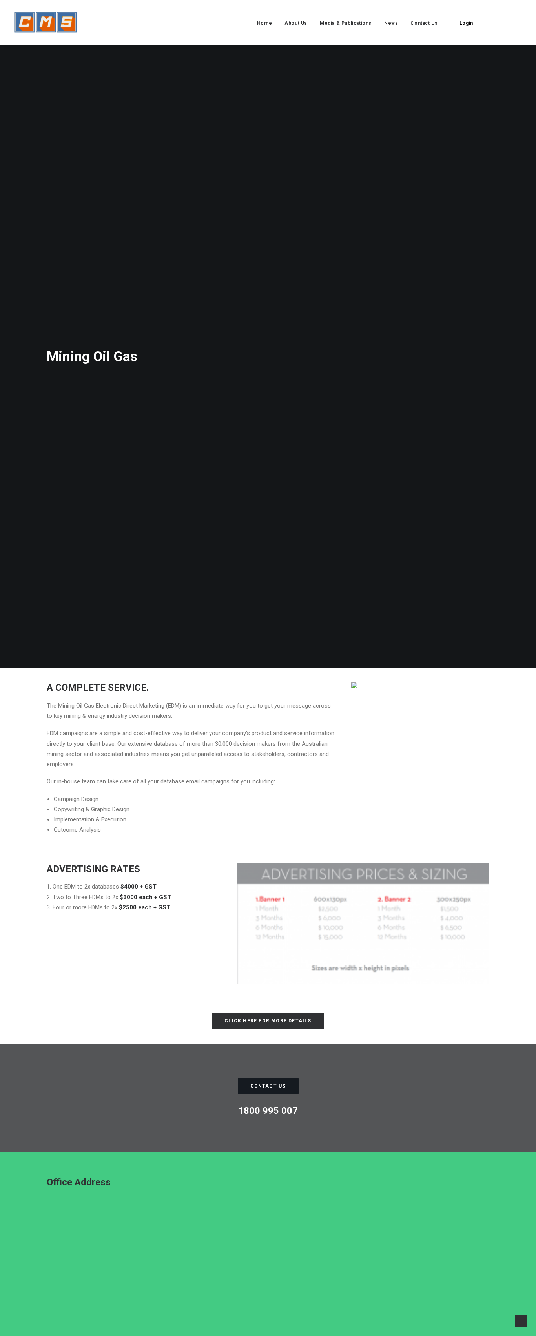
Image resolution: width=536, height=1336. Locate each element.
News (391, 23)
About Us (295, 23)
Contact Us (424, 23)
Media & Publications (346, 23)
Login (466, 23)
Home (264, 23)
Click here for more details (267, 1021)
